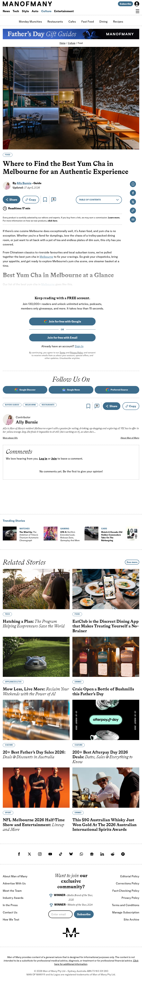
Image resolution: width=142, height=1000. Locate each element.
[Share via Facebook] (135, 123)
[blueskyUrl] (71, 854)
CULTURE (9, 745)
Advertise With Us (14, 883)
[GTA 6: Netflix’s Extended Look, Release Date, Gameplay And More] (50, 533)
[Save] (45, 199)
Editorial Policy (129, 876)
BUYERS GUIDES (12, 405)
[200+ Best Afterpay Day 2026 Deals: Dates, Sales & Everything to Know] (105, 720)
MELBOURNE (30, 405)
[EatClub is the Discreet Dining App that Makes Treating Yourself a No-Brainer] (105, 589)
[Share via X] (135, 130)
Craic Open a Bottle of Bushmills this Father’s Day (103, 691)
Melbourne (46, 256)
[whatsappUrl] (81, 854)
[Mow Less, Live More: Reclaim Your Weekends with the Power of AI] (36, 657)
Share (13, 199)
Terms (62, 352)
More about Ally (10, 437)
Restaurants (55, 21)
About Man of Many (130, 437)
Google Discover (27, 389)
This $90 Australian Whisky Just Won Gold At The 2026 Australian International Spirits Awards (104, 824)
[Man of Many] (71, 932)
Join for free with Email (62, 337)
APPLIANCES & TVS (13, 682)
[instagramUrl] (40, 854)
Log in (43, 458)
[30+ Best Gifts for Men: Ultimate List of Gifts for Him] (132, 533)
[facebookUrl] (19, 854)
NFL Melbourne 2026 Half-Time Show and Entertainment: (34, 824)
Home (62, 43)
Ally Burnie (24, 183)
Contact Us (10, 912)
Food (80, 43)
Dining (103, 21)
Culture (46, 11)
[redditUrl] (112, 854)
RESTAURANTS (48, 405)
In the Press (10, 905)
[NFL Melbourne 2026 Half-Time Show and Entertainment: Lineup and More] (36, 787)
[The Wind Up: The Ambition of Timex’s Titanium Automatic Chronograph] (10, 533)
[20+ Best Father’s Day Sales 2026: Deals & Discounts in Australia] (36, 720)
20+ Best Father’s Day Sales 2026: (34, 754)
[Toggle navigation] (137, 11)
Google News (73, 389)
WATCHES (24, 528)
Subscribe (125, 3)
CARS (104, 528)
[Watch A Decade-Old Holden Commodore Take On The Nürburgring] (91, 533)
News (6, 11)
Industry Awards (13, 898)
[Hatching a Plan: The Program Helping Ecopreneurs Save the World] (36, 589)
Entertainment (64, 11)
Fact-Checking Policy (125, 890)
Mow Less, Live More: (36, 691)
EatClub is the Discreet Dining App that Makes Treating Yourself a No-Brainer (105, 626)
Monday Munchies (30, 21)
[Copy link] (135, 145)
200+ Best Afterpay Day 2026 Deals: (102, 756)
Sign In (79, 346)
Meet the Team (12, 890)
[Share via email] (133, 219)
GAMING (64, 528)
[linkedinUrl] (102, 854)
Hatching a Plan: (34, 624)
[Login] (136, 3)
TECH (7, 614)
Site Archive (131, 919)
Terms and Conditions (125, 905)
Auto (35, 11)
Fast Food (87, 21)
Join (54, 458)
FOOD (7, 155)
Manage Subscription (125, 912)
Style (25, 11)
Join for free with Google (65, 321)
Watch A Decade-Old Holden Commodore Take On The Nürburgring (111, 536)
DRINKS (78, 682)
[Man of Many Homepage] (37, 3)
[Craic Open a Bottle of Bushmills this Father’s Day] (105, 657)
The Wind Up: (28, 536)
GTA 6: (70, 536)
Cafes (72, 21)
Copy (32, 199)
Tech (16, 11)
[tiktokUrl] (60, 854)
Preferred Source (119, 389)
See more (132, 562)
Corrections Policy (127, 883)
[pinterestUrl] (123, 854)
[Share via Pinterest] (135, 138)
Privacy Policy (76, 352)
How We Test (11, 919)
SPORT (8, 813)
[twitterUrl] (29, 854)
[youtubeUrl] (50, 854)
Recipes (118, 21)
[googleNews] (92, 854)
